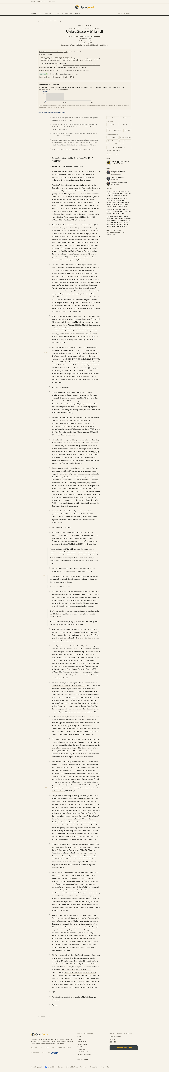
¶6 (50, 158)
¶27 (50, 716)
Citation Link (117, 130)
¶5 (50, 149)
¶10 (50, 224)
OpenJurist (41, 21)
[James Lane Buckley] (108, 179)
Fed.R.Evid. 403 (58, 961)
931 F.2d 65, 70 (65, 753)
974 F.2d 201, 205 (86, 514)
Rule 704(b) (56, 635)
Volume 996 (49, 21)
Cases (33, 13)
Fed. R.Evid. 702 (62, 963)
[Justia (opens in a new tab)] (55, 1053)
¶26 (50, 682)
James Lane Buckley (117, 177)
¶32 (50, 872)
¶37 (50, 1004)
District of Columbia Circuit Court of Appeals (84, 36)
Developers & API (115, 1036)
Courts (48, 13)
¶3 (50, 133)
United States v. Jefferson (70, 514)
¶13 (50, 347)
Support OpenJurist (124, 1047)
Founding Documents (84, 1054)
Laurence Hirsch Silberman (119, 182)
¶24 (50, 629)
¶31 (50, 844)
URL (109, 130)
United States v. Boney (67, 70)
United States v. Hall (68, 969)
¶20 (50, 527)
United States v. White (91, 87)
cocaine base (111, 235)
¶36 (50, 996)
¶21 (50, 532)
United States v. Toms (69, 60)
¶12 (50, 316)
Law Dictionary (82, 1041)
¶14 (50, 387)
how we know (75, 74)
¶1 (50, 117)
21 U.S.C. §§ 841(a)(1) (69, 359)
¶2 (50, 124)
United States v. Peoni (52, 70)
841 (79, 359)
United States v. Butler (71, 217)
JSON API (113, 1042)
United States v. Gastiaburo (111, 87)
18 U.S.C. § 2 (48, 67)
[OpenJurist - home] (84, 7)
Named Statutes (82, 1052)
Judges (56, 13)
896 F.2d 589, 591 (64, 751)
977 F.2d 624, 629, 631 (65, 657)
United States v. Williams (61, 685)
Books (77, 13)
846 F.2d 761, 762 (89, 669)
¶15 (50, 392)
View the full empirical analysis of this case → (52, 112)
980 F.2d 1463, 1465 (78, 685)
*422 (44, 575)
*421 (45, 352)
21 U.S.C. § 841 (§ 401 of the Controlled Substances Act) (70, 67)
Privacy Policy (105, 1067)
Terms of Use (94, 1067)
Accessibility (50, 1067)
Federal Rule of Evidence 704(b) (77, 251)
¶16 (50, 417)
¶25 (50, 645)
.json (47, 1017)
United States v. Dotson (87, 788)
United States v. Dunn (74, 669)
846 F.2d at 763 (74, 975)
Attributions (84, 1067)
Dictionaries (67, 13)
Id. (74, 663)
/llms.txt (112, 1039)
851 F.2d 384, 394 (89, 972)
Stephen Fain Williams (118, 171)
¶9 (50, 184)
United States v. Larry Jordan (84, 60)
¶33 (50, 915)
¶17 (50, 439)
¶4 (50, 139)
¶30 (50, 795)
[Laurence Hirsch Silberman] (108, 184)
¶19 (50, 510)
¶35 (50, 991)
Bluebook (127, 130)
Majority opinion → (116, 174)
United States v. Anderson (73, 972)
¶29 (50, 761)
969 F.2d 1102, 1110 (83, 969)
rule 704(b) (64, 257)
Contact (60, 1067)
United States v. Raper (82, 70)
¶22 (50, 568)
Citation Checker (82, 1059)
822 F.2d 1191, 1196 (87, 217)
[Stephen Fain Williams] (108, 172)
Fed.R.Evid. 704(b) (76, 544)
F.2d (55, 21)
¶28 (50, 739)
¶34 (50, 955)
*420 (45, 142)
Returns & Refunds (72, 1067)
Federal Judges (82, 1044)
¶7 (50, 166)
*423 (45, 787)
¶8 (50, 171)
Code (41, 13)
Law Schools (81, 1049)
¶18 (50, 468)
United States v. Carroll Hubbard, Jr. (90, 65)
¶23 (50, 591)
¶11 (50, 264)
